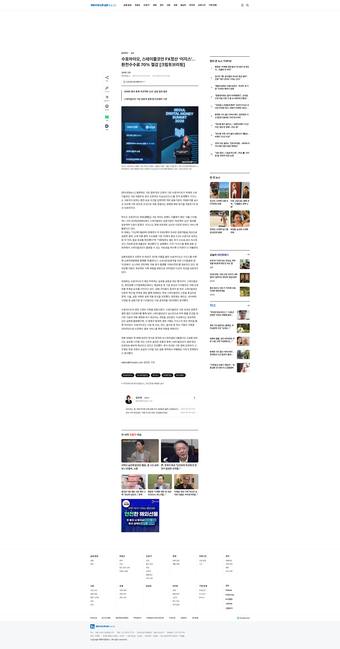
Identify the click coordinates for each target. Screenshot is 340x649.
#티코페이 (180, 375)
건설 (121, 564)
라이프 (192, 5)
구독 (107, 121)
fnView (229, 590)
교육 (92, 601)
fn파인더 (202, 590)
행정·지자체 (94, 597)
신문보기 (229, 608)
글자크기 (107, 101)
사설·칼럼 (202, 560)
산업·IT (146, 5)
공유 (107, 81)
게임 (147, 568)
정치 (161, 5)
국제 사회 (122, 597)
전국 (92, 605)
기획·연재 (213, 5)
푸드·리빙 (176, 601)
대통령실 (229, 560)
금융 (92, 560)
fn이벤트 (229, 599)
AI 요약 (107, 92)
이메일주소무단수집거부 (155, 618)
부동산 (137, 5)
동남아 (183, 5)
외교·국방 (229, 571)
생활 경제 (176, 564)
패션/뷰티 (176, 594)
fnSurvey (230, 595)
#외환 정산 (167, 375)
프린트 (107, 110)
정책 (121, 560)
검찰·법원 (93, 594)
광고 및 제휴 (106, 618)
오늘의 (219, 254)
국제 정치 (122, 594)
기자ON (229, 604)
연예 (174, 590)
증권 (92, 564)
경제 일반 (176, 560)
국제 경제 (122, 590)
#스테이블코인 (142, 375)
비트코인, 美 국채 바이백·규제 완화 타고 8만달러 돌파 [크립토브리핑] (153, 409)
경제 (155, 5)
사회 (168, 5)
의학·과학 (149, 578)
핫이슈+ (202, 597)
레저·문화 (176, 605)
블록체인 (149, 575)
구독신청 (172, 618)
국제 (175, 5)
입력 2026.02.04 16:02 (141, 76)
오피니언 (201, 5)
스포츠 (175, 597)
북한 (227, 568)
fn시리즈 (202, 594)
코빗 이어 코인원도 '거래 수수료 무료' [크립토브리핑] (146, 413)
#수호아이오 (127, 375)
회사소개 (93, 618)
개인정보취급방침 (122, 618)
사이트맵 (195, 618)
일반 (132, 53)
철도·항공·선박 (124, 568)
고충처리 (183, 618)
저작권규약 (137, 618)
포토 (227, 585)
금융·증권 (127, 5)
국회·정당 (229, 564)
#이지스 (156, 375)
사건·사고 (93, 590)
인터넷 (148, 571)
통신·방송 (149, 564)
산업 (147, 560)
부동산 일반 (123, 571)
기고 (200, 564)
